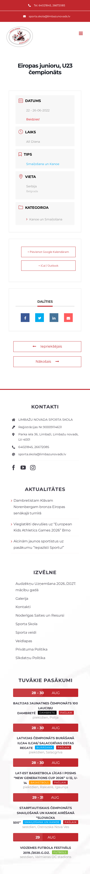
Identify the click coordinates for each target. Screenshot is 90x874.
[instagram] (32, 467)
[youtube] (23, 467)
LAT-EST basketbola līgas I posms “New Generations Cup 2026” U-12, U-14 (46, 778)
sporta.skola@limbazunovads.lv (42, 454)
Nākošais (43, 361)
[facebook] (13, 467)
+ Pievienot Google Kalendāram (48, 251)
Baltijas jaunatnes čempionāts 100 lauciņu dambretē (45, 708)
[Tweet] (39, 317)
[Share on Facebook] (25, 317)
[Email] (68, 317)
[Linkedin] (54, 317)
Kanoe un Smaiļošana (45, 219)
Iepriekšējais (51, 346)
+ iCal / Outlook (48, 265)
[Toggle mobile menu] (81, 33)
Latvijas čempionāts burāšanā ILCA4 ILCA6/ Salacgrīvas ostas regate (45, 743)
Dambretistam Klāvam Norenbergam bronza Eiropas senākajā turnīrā (39, 506)
